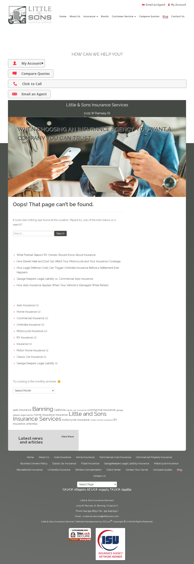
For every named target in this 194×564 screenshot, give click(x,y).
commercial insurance (101, 409)
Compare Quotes (149, 16)
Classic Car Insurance (30, 356)
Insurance (89, 16)
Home (62, 16)
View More (67, 436)
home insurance (44, 414)
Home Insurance (27, 311)
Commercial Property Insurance (154, 457)
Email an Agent (155, 4)
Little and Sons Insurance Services (59, 416)
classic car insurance (76, 410)
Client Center (113, 469)
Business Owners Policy (33, 463)
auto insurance (22, 409)
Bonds (105, 16)
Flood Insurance (90, 463)
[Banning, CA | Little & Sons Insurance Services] (30, 11)
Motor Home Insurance (31, 350)
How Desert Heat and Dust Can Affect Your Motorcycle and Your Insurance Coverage (68, 261)
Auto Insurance (26, 305)
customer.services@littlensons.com (101, 516)
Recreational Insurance (30, 469)
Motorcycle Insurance (30, 331)
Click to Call (32, 83)
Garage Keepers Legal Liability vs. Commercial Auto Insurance (55, 278)
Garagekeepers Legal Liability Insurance (126, 463)
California (60, 409)
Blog (165, 16)
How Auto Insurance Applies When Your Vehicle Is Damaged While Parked (62, 285)
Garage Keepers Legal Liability (35, 363)
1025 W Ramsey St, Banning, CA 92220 (96, 505)
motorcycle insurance (76, 419)
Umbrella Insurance (29, 324)
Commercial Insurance (30, 318)
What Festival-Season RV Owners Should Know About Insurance (56, 254)
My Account (178, 4)
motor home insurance (101, 420)
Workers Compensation (88, 469)
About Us (75, 16)
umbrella (31, 423)
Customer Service (123, 16)
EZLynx (107, 521)
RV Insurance (25, 337)
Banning (42, 409)
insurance (62, 414)
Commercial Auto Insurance (115, 457)
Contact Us (178, 16)
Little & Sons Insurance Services (57, 521)
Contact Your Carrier (137, 469)
